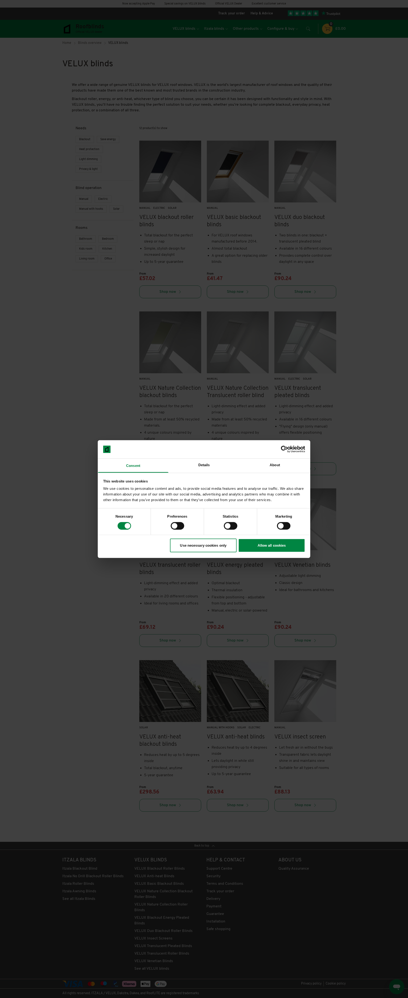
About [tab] (275, 465)
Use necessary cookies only (203, 545)
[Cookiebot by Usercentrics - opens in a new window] (284, 449)
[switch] (177, 525)
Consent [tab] (133, 466)
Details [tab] (204, 465)
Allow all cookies (272, 545)
